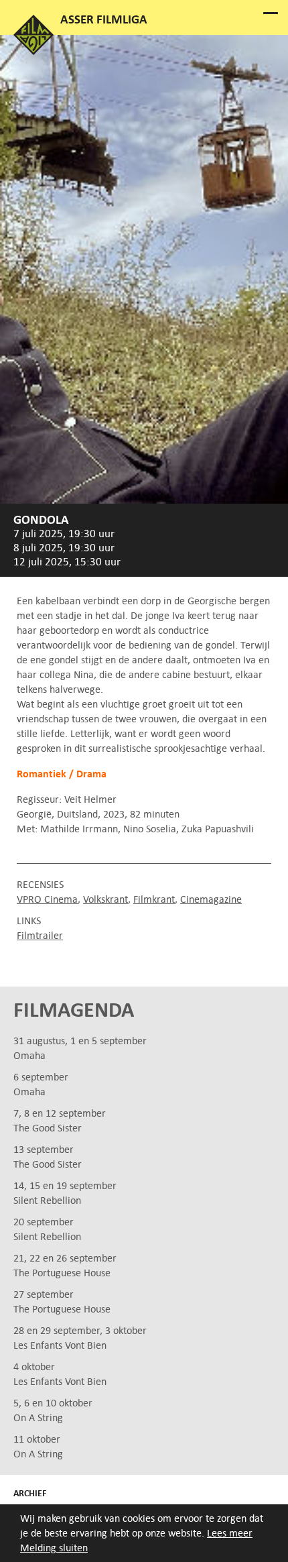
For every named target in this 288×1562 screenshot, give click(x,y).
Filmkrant (154, 899)
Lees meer (230, 1532)
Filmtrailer (40, 935)
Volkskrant (105, 899)
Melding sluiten (54, 1547)
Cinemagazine (211, 899)
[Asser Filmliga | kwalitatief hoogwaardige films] (33, 51)
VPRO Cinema (47, 899)
